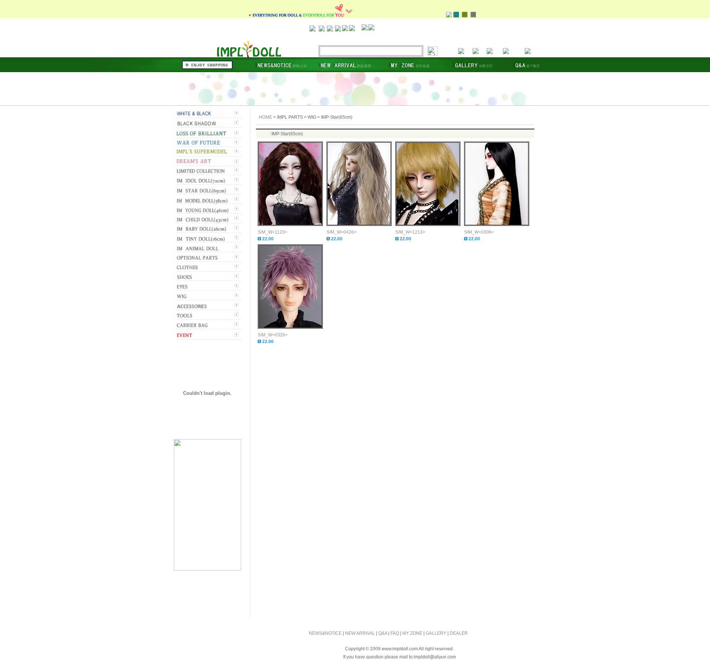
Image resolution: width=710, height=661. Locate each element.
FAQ (394, 633)
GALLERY (436, 633)
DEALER (459, 633)
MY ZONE (412, 633)
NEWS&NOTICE (325, 633)
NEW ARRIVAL (360, 633)
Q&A (382, 633)
